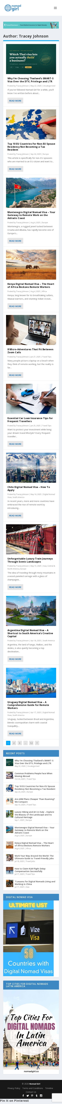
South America (18, 497)
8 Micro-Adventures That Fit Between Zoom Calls (30, 351)
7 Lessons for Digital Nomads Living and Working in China (35, 882)
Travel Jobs (30, 861)
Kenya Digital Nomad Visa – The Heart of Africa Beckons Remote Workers (30, 285)
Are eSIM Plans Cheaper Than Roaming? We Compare (35, 800)
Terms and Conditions (32, 1088)
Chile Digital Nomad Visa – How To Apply (28, 488)
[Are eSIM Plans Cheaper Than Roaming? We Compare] (9, 801)
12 (31, 743)
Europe (46, 154)
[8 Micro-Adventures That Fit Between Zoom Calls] (31, 330)
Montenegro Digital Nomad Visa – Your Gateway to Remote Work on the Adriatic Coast (31, 215)
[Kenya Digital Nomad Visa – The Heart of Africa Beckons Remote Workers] (31, 265)
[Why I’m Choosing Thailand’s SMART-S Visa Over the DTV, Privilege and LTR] (31, 59)
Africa (44, 291)
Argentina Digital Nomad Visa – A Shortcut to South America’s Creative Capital (30, 633)
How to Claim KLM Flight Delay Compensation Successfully (30, 870)
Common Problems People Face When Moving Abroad (33, 774)
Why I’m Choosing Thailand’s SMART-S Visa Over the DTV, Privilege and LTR (30, 80)
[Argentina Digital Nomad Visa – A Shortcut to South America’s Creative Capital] (31, 611)
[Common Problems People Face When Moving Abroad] (9, 775)
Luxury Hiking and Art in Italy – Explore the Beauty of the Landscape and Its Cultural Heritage (34, 814)
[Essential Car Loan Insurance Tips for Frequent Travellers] (31, 399)
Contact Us (31, 1092)
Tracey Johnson (22, 86)
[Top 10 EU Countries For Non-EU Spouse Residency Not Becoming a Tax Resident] (31, 124)
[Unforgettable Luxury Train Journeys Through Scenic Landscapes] (31, 539)
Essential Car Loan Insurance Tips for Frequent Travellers (30, 420)
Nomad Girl (34, 1083)
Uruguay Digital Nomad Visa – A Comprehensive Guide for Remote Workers (28, 705)
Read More (15, 100)
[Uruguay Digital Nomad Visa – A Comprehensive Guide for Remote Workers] (31, 683)
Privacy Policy (13, 1088)
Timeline (49, 1088)
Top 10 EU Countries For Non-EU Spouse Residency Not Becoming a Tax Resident (31, 146)
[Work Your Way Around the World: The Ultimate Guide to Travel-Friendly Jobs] (9, 857)
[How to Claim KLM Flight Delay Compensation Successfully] (9, 870)
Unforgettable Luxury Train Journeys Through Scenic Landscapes (30, 560)
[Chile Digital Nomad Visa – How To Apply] (31, 468)
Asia (45, 566)
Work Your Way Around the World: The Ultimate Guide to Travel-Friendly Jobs (34, 857)
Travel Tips (46, 357)
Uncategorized (49, 86)
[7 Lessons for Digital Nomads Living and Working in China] (9, 883)
